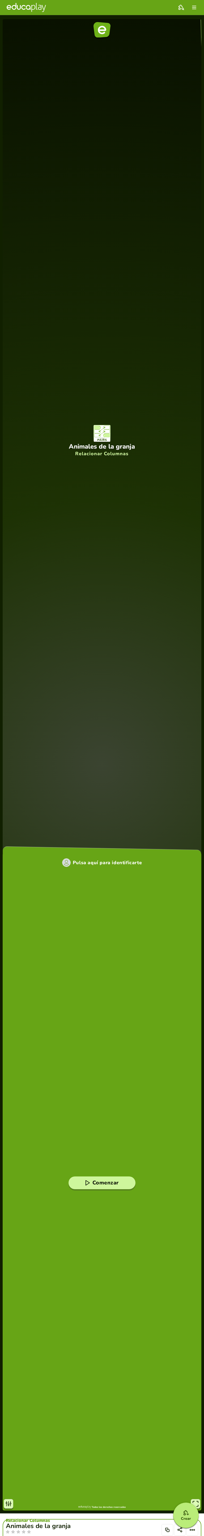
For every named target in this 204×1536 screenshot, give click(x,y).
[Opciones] (192, 1530)
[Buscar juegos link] (181, 7)
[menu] (194, 7)
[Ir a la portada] (26, 7)
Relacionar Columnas (28, 1520)
